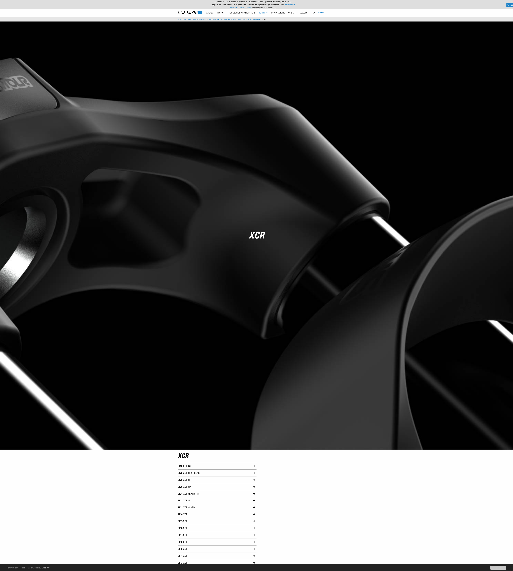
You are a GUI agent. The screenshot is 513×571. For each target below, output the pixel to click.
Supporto (187, 19)
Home (180, 19)
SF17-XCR (183, 535)
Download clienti (215, 19)
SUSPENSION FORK (230, 19)
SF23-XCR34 (184, 500)
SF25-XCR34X (184, 486)
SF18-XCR (183, 528)
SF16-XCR (183, 541)
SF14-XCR (183, 555)
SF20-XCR (183, 514)
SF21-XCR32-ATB (186, 507)
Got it (498, 567)
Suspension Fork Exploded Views (249, 19)
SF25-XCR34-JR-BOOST (190, 472)
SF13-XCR (183, 562)
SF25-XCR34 (184, 479)
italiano (320, 12)
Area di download (199, 19)
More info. (46, 567)
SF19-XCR (183, 521)
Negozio (303, 13)
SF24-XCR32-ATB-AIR (188, 493)
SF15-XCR (183, 548)
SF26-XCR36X (184, 466)
